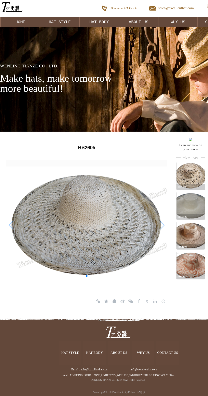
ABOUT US (138, 22)
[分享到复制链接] (98, 301)
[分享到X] (147, 301)
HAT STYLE (60, 22)
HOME (20, 22)
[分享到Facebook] (138, 301)
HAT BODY (99, 22)
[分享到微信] (130, 301)
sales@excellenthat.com (176, 8)
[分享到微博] (122, 301)
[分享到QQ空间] (106, 301)
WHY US (178, 22)
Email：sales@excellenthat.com (93, 369)
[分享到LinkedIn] (155, 301)
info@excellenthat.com (144, 369)
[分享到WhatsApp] (163, 301)
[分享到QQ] (114, 301)
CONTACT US (167, 352)
